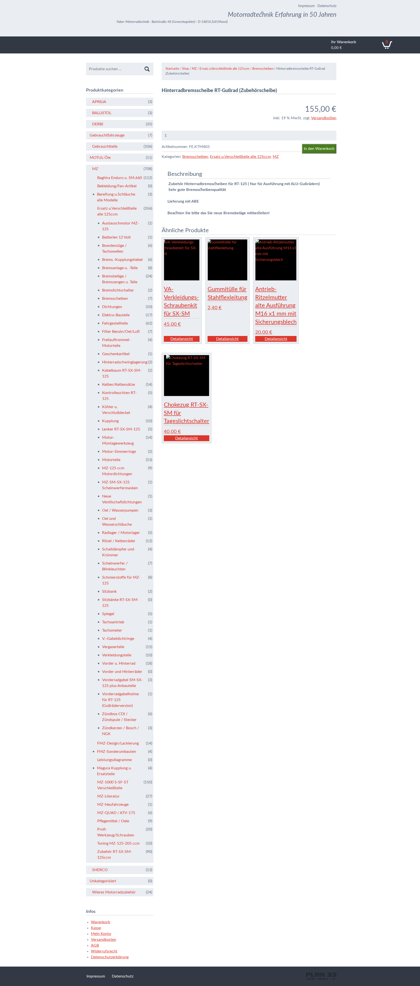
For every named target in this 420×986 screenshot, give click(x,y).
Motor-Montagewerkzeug (118, 440)
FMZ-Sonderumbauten (116, 752)
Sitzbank (109, 591)
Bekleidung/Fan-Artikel (117, 186)
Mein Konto (101, 934)
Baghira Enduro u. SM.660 (119, 178)
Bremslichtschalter (118, 290)
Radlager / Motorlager (121, 533)
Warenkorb (100, 922)
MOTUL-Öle (100, 158)
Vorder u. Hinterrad (118, 663)
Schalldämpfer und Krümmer (118, 552)
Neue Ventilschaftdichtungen (122, 499)
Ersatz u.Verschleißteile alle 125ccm (224, 68)
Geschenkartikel (116, 354)
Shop (185, 68)
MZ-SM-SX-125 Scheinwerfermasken (120, 485)
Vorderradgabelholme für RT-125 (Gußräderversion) (120, 700)
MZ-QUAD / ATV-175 (116, 813)
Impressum (306, 6)
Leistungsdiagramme (114, 760)
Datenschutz (326, 6)
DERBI (97, 124)
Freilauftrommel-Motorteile (116, 343)
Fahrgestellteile (115, 323)
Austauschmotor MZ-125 (120, 226)
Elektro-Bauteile (116, 315)
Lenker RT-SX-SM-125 (121, 429)
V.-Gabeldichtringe (118, 639)
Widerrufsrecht (104, 951)
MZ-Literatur (108, 796)
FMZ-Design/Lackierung (118, 743)
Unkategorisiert (103, 881)
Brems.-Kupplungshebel (122, 260)
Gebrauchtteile (104, 146)
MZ (194, 68)
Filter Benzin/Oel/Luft (121, 332)
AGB (95, 945)
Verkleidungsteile (116, 655)
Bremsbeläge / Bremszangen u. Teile (119, 279)
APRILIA (99, 102)
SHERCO (100, 870)
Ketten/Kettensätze (118, 384)
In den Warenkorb (319, 149)
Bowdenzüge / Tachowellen (114, 248)
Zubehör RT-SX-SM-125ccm (114, 854)
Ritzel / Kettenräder (118, 541)
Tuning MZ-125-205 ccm (118, 843)
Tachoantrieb (113, 622)
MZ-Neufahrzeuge (113, 804)
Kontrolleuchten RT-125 (119, 396)
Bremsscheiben (262, 68)
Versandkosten (323, 118)
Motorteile (111, 460)
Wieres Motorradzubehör (114, 892)
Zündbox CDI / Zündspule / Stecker (119, 717)
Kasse (96, 928)
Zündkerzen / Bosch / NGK (120, 731)
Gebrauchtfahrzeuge (107, 135)
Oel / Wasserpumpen (120, 510)
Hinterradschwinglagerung (122, 362)
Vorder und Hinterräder (122, 672)
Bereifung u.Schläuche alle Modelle (116, 197)
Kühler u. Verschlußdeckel (116, 410)
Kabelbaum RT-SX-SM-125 (121, 373)
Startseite (172, 68)
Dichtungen (112, 307)
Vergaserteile (113, 647)
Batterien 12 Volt (116, 237)
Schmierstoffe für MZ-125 (121, 580)
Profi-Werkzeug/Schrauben (115, 832)
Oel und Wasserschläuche (117, 521)
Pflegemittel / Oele (113, 821)
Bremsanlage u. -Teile (120, 268)
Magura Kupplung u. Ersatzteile (114, 771)
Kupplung (110, 421)
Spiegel (108, 614)
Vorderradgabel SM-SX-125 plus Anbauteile (122, 683)
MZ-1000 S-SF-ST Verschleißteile (112, 785)
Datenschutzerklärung (110, 957)
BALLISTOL (101, 113)
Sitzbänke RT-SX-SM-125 (120, 603)
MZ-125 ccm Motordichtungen (117, 471)
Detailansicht (181, 339)
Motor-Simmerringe (119, 452)
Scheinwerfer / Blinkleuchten (115, 566)
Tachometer (112, 630)
